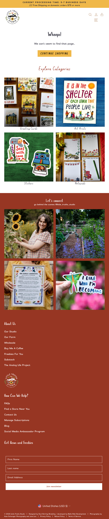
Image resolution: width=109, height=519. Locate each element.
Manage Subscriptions (16, 420)
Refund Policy (59, 516)
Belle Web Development (77, 514)
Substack (9, 360)
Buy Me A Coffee (13, 348)
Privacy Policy (45, 516)
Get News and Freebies (18, 443)
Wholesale (9, 343)
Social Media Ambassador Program (24, 431)
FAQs (7, 403)
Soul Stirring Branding (47, 514)
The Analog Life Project (17, 365)
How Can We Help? (16, 396)
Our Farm (9, 337)
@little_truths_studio (65, 205)
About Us (10, 324)
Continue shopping (54, 53)
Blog (6, 426)
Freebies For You (13, 354)
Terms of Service (74, 516)
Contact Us (10, 415)
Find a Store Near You (17, 409)
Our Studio (10, 331)
